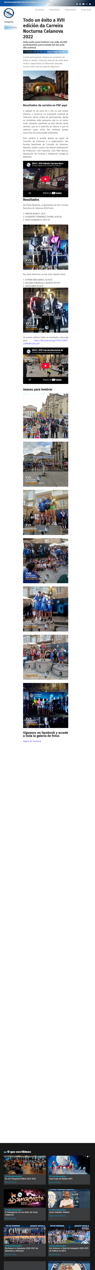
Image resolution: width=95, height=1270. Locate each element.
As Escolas (39, 10)
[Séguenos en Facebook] (77, 4)
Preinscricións (70, 10)
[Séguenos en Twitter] (80, 4)
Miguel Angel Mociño (57, 1216)
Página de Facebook (32, 741)
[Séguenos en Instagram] (86, 4)
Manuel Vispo (10, 1182)
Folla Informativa (11, 28)
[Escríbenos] (90, 4)
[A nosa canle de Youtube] (83, 4)
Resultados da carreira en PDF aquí (45, 105)
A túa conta (86, 10)
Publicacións (54, 10)
